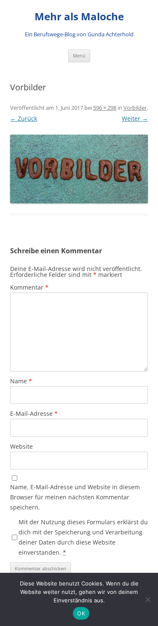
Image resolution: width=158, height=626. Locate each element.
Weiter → (135, 118)
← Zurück (23, 118)
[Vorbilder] (79, 169)
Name (21, 381)
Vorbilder (135, 107)
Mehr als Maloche (79, 16)
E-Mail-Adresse (34, 413)
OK (81, 613)
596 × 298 (104, 107)
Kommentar (29, 287)
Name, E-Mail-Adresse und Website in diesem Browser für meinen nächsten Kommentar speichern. (75, 497)
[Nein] (147, 599)
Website (21, 446)
